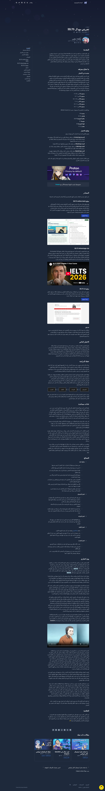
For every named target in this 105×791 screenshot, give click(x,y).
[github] (21, 2)
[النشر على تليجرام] (59, 730)
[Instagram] (76, 42)
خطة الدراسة (27, 72)
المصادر (28, 57)
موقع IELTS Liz (24, 65)
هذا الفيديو (75, 530)
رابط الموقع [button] (85, 215)
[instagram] (24, 2)
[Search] (16, 2)
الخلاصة (28, 81)
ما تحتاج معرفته (26, 50)
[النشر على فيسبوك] (56, 730)
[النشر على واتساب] (62, 730)
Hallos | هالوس (76, 39)
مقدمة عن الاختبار (24, 52)
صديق (27, 67)
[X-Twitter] (80, 42)
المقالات (87, 27)
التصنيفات (81, 784)
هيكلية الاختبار (25, 54)
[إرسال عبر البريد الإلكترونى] (53, 730)
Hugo (22, 787)
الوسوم (87, 784)
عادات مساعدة (26, 74)
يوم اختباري (27, 78)
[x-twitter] (27, 2)
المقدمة (28, 48)
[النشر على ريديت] (65, 730)
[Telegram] (75, 42)
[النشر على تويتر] (67, 730)
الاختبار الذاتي (27, 70)
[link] (19, 2)
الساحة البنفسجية (78, 2)
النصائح (28, 76)
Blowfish (25, 787)
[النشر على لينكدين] (70, 730)
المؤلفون (75, 784)
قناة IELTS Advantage (22, 63)
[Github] (78, 42)
